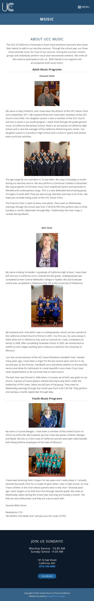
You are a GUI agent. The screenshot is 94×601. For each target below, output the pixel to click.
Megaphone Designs (56, 596)
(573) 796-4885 (47, 566)
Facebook (47, 576)
